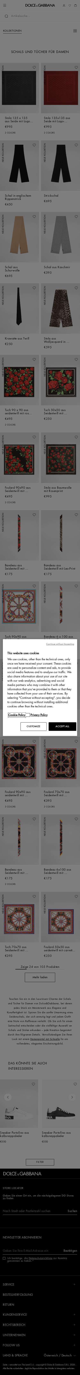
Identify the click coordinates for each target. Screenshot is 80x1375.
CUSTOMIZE (33, 726)
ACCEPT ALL (62, 726)
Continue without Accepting (60, 644)
